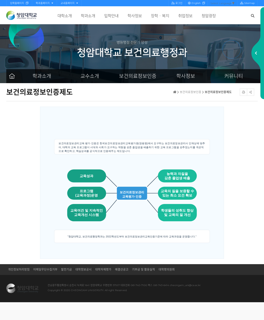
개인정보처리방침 (19, 269)
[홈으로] (12, 76)
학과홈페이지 (43, 3)
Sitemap (249, 3)
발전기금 (66, 269)
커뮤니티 (233, 76)
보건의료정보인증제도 (218, 92)
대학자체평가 (103, 269)
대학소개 (64, 16)
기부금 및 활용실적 (143, 269)
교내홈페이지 (68, 3)
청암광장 (209, 16)
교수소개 (89, 76)
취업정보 (185, 16)
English (196, 3)
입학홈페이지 (17, 3)
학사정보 (135, 16)
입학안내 (111, 16)
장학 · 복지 (160, 16)
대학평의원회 (167, 269)
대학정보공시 (83, 269)
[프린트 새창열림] (243, 92)
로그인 (178, 3)
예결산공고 (121, 269)
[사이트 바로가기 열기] (255, 53)
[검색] (253, 15)
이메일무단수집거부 (45, 269)
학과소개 (88, 16)
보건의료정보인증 (137, 76)
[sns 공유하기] (250, 92)
